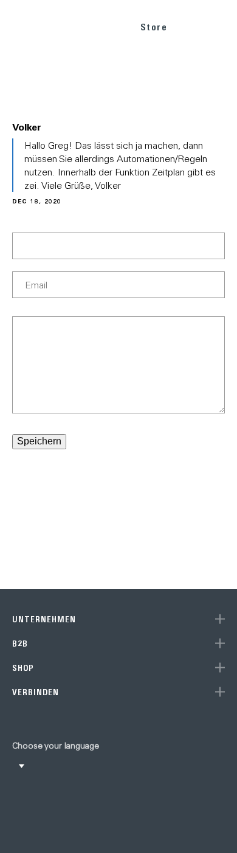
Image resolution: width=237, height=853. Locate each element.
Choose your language (55, 745)
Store (154, 27)
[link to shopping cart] (192, 25)
